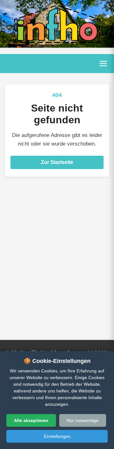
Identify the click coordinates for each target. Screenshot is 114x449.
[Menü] (103, 64)
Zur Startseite (57, 162)
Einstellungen (57, 436)
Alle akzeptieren (31, 420)
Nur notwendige (82, 420)
